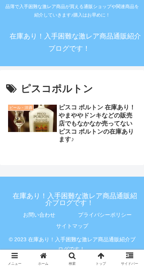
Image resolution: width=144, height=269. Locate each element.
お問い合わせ (39, 215)
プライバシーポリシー (105, 215)
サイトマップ (72, 226)
